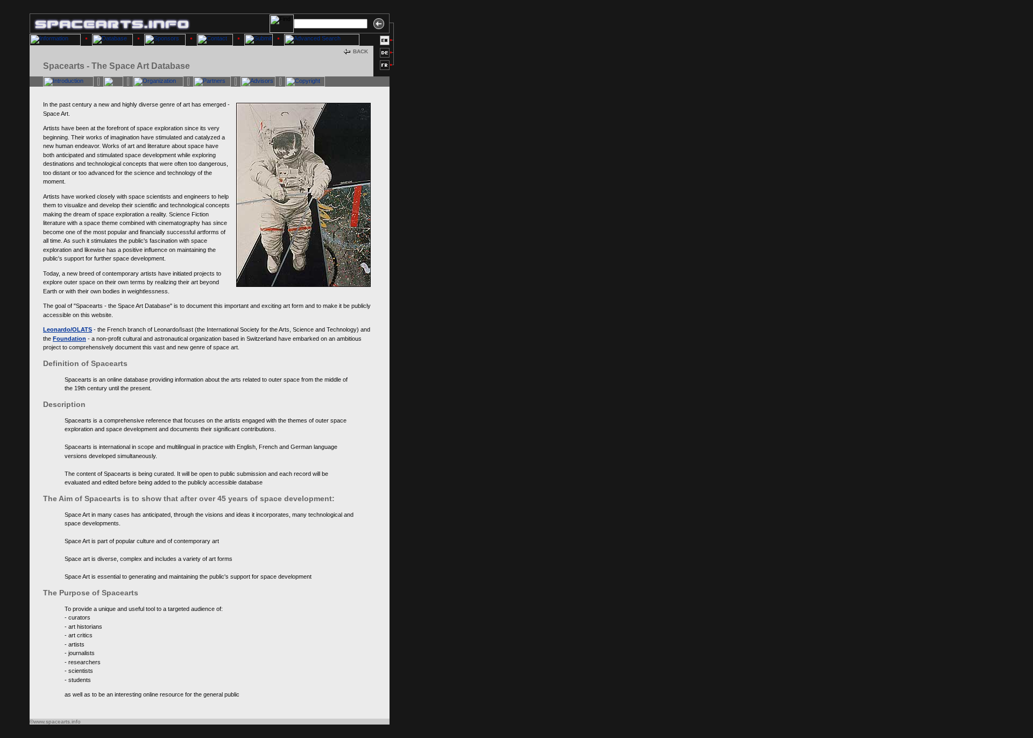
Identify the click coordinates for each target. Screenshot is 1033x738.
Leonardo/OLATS (67, 329)
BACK (360, 51)
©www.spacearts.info (55, 722)
